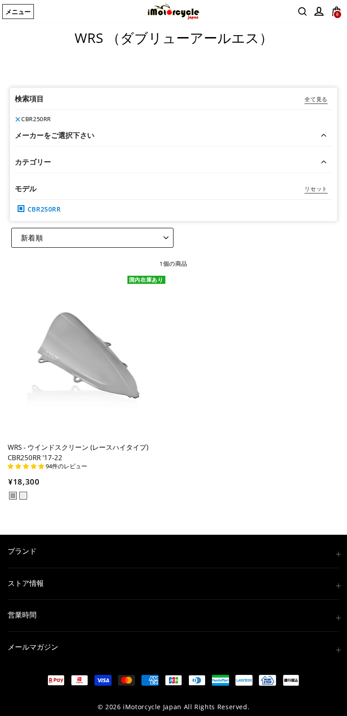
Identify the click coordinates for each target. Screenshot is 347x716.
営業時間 (22, 615)
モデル (26, 188)
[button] (27, 466)
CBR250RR (36, 119)
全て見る (316, 99)
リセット (316, 189)
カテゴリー (33, 162)
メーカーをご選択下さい (54, 135)
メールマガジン (33, 647)
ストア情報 (26, 583)
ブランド (22, 551)
